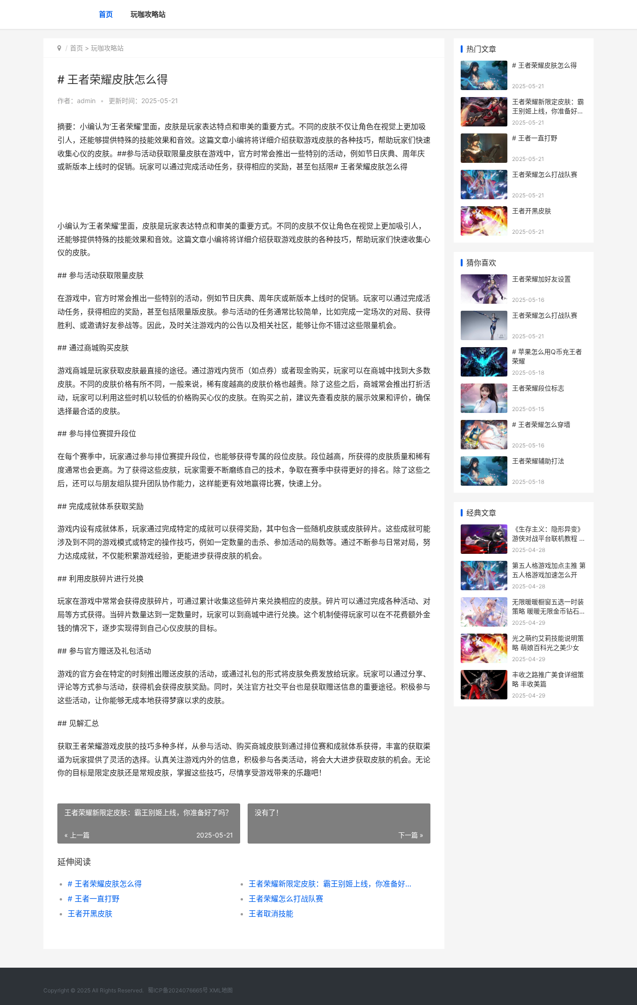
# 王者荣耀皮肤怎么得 (105, 883)
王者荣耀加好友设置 (541, 279)
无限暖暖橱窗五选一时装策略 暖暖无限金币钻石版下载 (549, 611)
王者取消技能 (271, 913)
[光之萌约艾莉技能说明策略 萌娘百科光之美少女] (484, 639)
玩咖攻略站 (148, 14)
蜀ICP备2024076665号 (178, 990)
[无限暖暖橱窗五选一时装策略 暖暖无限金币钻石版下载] (484, 603)
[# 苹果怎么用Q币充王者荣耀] (484, 353)
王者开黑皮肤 (90, 913)
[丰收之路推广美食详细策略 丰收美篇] (484, 676)
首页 (106, 14)
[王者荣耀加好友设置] (484, 280)
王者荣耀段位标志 (538, 388)
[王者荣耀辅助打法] (484, 462)
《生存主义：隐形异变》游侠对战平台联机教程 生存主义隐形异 (549, 538)
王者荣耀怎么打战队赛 (286, 898)
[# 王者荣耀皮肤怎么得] (484, 66)
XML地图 (221, 990)
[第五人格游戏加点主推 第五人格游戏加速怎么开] (484, 567)
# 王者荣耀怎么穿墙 (541, 424)
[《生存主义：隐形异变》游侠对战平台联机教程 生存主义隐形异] (484, 530)
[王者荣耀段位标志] (484, 389)
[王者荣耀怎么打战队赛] (484, 176)
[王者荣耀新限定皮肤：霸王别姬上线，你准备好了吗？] (484, 103)
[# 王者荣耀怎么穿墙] (484, 426)
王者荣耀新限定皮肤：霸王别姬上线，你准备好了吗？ (330, 883)
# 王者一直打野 (93, 898)
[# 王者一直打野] (484, 139)
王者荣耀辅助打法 (538, 461)
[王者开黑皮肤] (484, 212)
